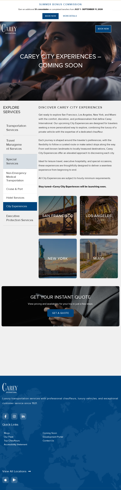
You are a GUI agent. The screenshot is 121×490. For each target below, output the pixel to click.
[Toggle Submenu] (31, 144)
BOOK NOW (50, 16)
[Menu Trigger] (116, 6)
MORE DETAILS (70, 16)
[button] (107, 28)
